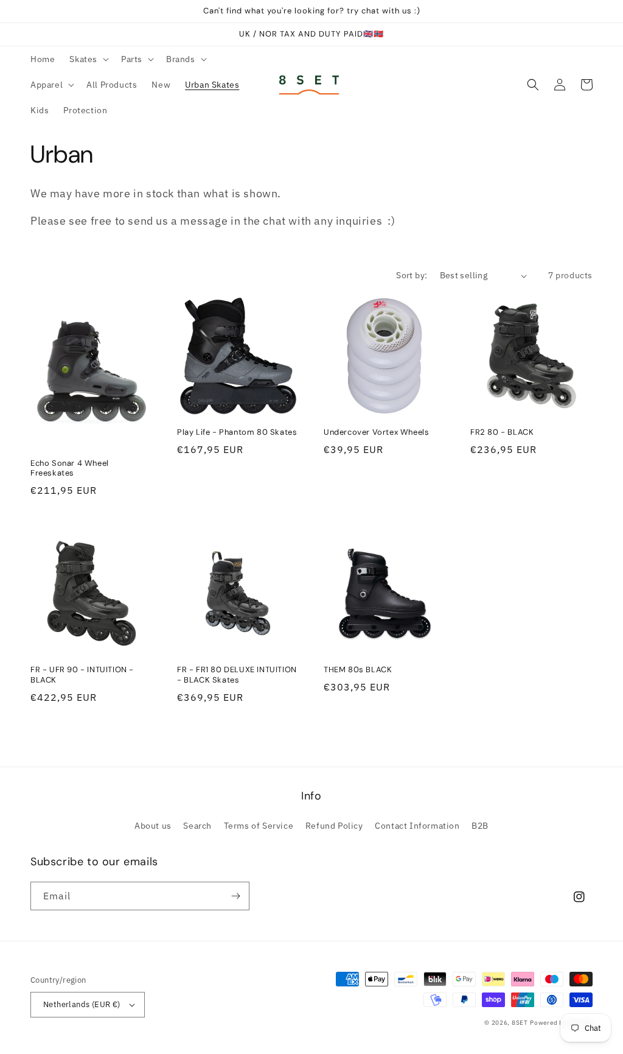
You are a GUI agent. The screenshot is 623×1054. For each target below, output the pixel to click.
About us (153, 825)
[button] (88, 59)
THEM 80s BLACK (358, 670)
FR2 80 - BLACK (502, 432)
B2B (480, 825)
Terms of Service (259, 825)
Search (197, 825)
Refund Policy (334, 825)
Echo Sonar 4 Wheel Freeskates (69, 468)
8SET (520, 1023)
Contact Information (417, 825)
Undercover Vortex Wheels (376, 432)
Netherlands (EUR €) (81, 1004)
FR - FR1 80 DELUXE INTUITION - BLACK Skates (237, 675)
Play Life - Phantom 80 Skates (237, 432)
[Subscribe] (235, 896)
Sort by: (411, 275)
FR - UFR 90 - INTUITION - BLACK (82, 675)
